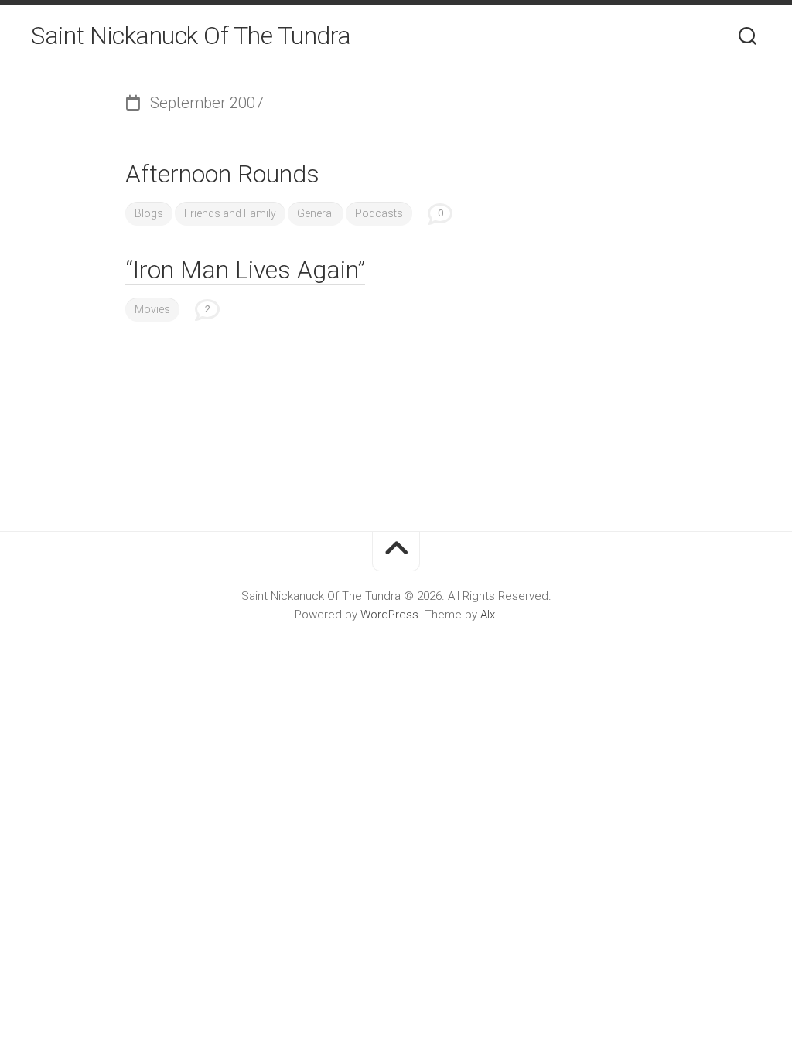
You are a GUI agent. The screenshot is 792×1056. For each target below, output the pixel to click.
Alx (487, 615)
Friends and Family (230, 213)
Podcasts (379, 213)
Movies (152, 309)
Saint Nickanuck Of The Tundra (191, 35)
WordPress (389, 615)
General (315, 213)
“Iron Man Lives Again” (245, 269)
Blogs (149, 213)
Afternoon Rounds (222, 174)
